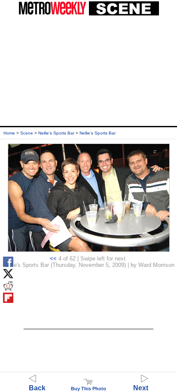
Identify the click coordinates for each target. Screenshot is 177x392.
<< (53, 258)
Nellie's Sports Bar (56, 133)
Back (37, 388)
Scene (26, 133)
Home (9, 133)
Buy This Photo (88, 388)
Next (140, 388)
